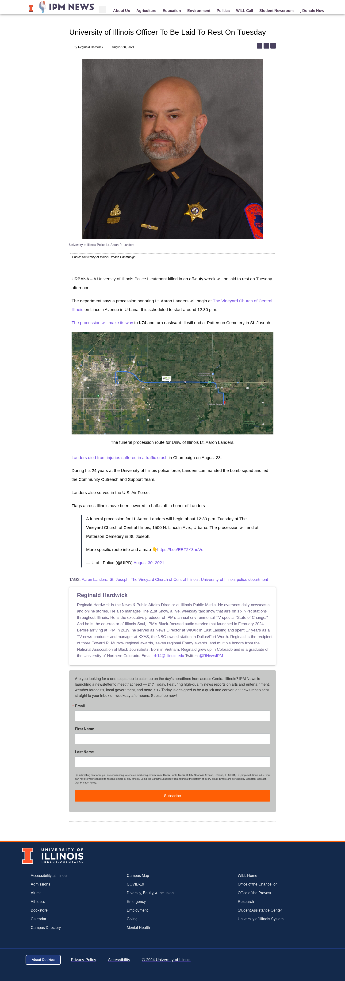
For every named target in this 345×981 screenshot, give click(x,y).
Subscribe (172, 795)
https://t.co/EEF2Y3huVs (180, 549)
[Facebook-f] (273, 45)
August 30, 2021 (149, 562)
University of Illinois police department (234, 579)
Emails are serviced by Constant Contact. (243, 778)
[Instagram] (266, 45)
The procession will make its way (102, 322)
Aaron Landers (94, 579)
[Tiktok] (259, 45)
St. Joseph (119, 579)
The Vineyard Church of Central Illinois (165, 579)
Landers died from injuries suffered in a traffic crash (120, 457)
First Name (84, 729)
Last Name (84, 752)
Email (80, 706)
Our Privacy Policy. (86, 782)
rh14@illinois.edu (169, 656)
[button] (102, 9)
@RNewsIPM (211, 656)
